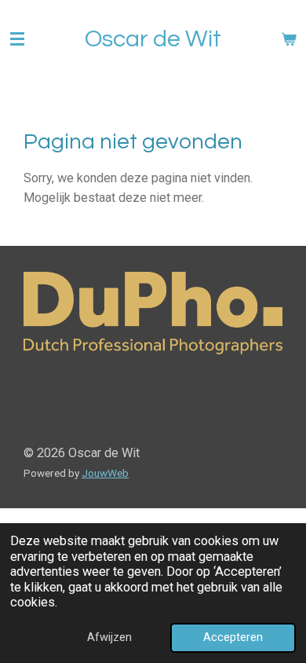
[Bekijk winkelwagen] (288, 39)
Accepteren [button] (233, 637)
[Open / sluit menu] (17, 39)
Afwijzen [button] (109, 637)
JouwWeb (105, 473)
